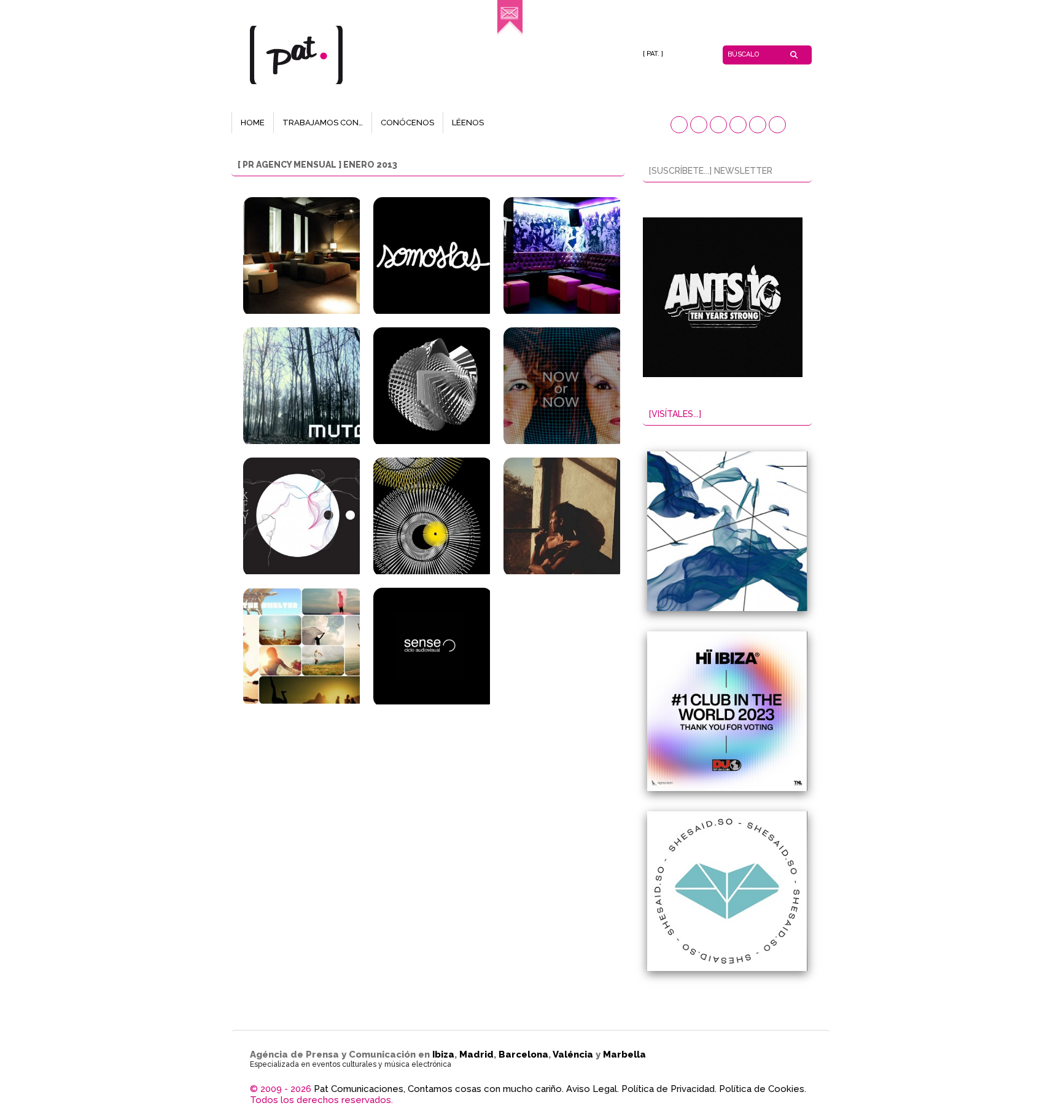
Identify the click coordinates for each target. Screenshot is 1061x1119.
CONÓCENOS (407, 122)
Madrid (476, 1054)
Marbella (624, 1054)
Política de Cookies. (762, 1088)
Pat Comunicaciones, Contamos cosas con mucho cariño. (439, 1088)
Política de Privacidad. (669, 1088)
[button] (679, 124)
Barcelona (523, 1054)
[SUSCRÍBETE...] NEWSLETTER (710, 171)
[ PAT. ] (653, 54)
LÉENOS (468, 122)
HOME (253, 122)
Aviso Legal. (592, 1088)
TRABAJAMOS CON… (322, 122)
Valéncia (573, 1054)
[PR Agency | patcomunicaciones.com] (510, 34)
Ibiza (443, 1054)
